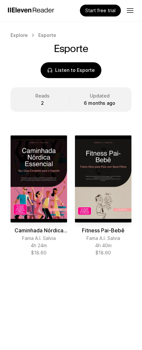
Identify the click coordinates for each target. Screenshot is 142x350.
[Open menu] (130, 10)
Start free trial (100, 10)
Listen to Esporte (75, 70)
